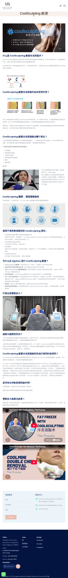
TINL (48, 576)
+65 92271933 (43, 509)
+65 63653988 (12, 556)
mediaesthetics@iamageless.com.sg (50, 505)
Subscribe (18, 567)
